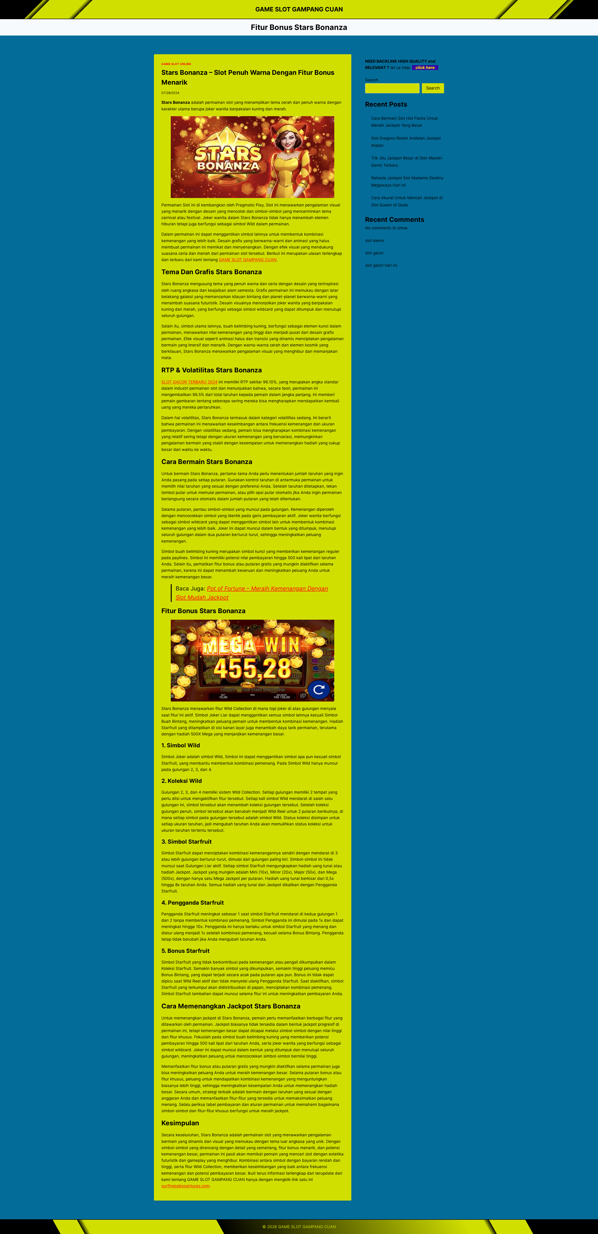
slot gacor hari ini (381, 265)
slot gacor (374, 253)
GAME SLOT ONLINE (176, 64)
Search (371, 80)
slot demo (374, 240)
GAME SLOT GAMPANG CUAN (248, 259)
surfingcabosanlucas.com (185, 1186)
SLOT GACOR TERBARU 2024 (189, 382)
